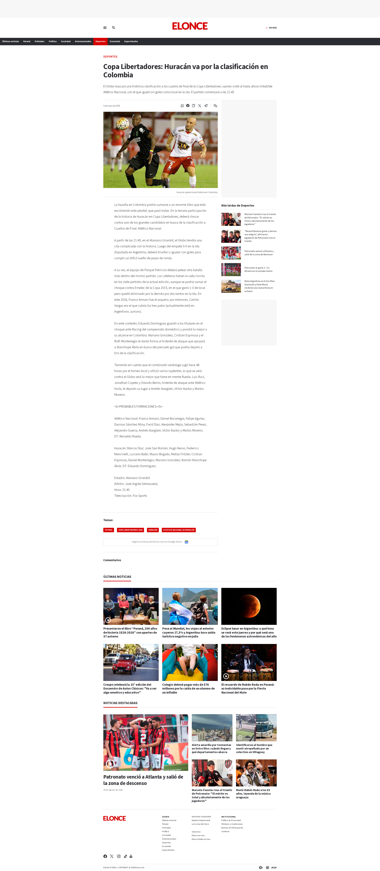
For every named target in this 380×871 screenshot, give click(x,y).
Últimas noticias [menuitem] (10, 41)
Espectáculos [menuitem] (131, 41)
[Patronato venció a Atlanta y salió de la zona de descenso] (231, 253)
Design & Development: (273, 867)
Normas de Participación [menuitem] (232, 828)
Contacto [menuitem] (225, 831)
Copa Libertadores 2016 (130, 530)
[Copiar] (193, 105)
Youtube (131, 856)
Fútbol (109, 530)
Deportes (110, 56)
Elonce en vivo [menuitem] (198, 835)
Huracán (152, 530)
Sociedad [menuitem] (66, 41)
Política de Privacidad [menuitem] (231, 820)
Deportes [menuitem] (100, 41)
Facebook (105, 856)
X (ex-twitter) (112, 856)
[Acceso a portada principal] (190, 26)
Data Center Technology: (267, 867)
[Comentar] (213, 105)
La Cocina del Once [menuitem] (200, 824)
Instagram (119, 856)
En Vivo (273, 28)
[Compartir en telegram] (206, 105)
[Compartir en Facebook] (188, 105)
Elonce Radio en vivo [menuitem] (201, 839)
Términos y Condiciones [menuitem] (232, 824)
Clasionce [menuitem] (196, 831)
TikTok (125, 856)
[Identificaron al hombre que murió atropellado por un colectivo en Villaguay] (256, 727)
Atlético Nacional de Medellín (178, 530)
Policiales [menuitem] (39, 41)
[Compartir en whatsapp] (182, 105)
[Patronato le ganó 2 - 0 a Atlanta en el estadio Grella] (231, 269)
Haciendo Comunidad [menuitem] (201, 817)
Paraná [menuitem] (26, 41)
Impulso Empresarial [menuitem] (201, 820)
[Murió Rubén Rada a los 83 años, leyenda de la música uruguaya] (256, 773)
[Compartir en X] (199, 105)
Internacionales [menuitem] (83, 41)
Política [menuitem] (53, 41)
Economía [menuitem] (115, 41)
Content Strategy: (260, 867)
